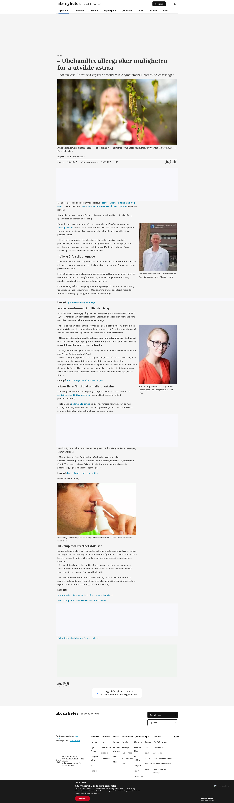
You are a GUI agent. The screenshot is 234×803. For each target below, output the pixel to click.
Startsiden (138, 742)
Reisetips (125, 747)
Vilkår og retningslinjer (162, 764)
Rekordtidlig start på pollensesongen (85, 380)
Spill (140, 10)
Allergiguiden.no (65, 227)
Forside (94, 742)
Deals (124, 764)
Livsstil (93, 10)
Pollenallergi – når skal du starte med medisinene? (81, 600)
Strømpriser (139, 776)
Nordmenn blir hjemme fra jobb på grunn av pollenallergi (84, 595)
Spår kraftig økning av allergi (81, 302)
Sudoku (148, 758)
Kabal (147, 769)
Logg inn (159, 4)
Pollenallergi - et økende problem (83, 473)
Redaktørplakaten (72, 759)
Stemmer (78, 10)
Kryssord (148, 764)
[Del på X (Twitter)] (170, 162)
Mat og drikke (127, 758)
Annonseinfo (158, 753)
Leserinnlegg (106, 758)
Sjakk (147, 753)
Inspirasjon (108, 10)
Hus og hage (127, 753)
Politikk (94, 771)
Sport (93, 765)
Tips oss (153, 722)
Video (165, 10)
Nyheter (62, 10)
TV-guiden (138, 765)
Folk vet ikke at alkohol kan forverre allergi (77, 638)
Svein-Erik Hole (75, 741)
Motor (115, 762)
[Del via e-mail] (174, 162)
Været (136, 771)
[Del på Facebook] (167, 162)
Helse (115, 756)
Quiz (147, 747)
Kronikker (104, 753)
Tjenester (126, 10)
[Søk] (175, 4)
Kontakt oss (155, 714)
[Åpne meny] (169, 3)
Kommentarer (106, 747)
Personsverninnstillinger (162, 758)
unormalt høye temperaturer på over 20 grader (104, 206)
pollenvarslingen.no (80, 403)
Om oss (152, 10)
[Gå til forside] (104, 4)
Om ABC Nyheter (160, 742)
